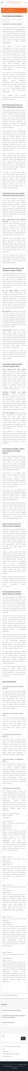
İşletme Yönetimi (14, 2)
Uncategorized (19, 19)
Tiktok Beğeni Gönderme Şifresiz (11, 1053)
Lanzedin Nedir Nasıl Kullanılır (8, 1022)
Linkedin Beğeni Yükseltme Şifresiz (11, 1046)
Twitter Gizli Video (7, 1056)
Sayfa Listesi (5, 1051)
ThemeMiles (14, 1068)
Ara (3, 1036)
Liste (3, 1049)
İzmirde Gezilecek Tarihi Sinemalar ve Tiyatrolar (11, 1010)
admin (4, 19)
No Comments (6, 21)
